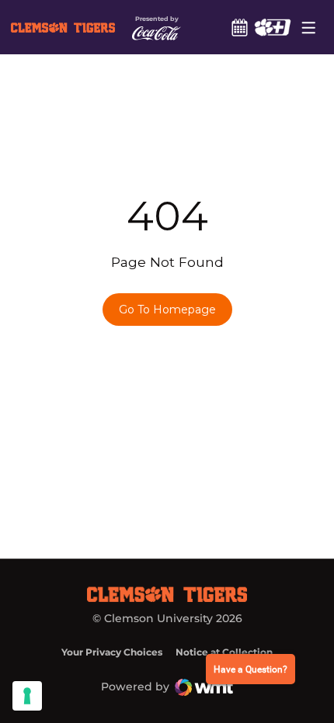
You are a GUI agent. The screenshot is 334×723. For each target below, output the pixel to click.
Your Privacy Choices (111, 652)
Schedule (239, 27)
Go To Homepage (167, 310)
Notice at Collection (224, 652)
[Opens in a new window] (272, 27)
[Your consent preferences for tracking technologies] (27, 696)
